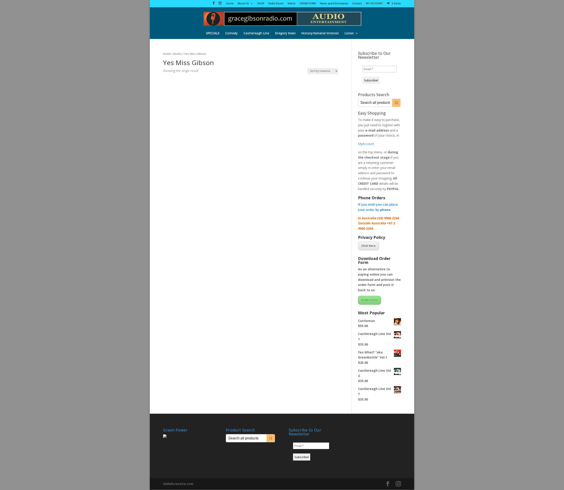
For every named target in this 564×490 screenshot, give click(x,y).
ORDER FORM (307, 3)
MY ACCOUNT (374, 3)
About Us (243, 3)
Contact (357, 3)
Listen (349, 33)
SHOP (260, 3)
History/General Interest (320, 33)
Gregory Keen (285, 33)
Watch (291, 3)
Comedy (231, 33)
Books (177, 54)
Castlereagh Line (256, 33)
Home (230, 3)
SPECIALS (212, 33)
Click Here (368, 246)
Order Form (369, 300)
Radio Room (276, 3)
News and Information (334, 3)
